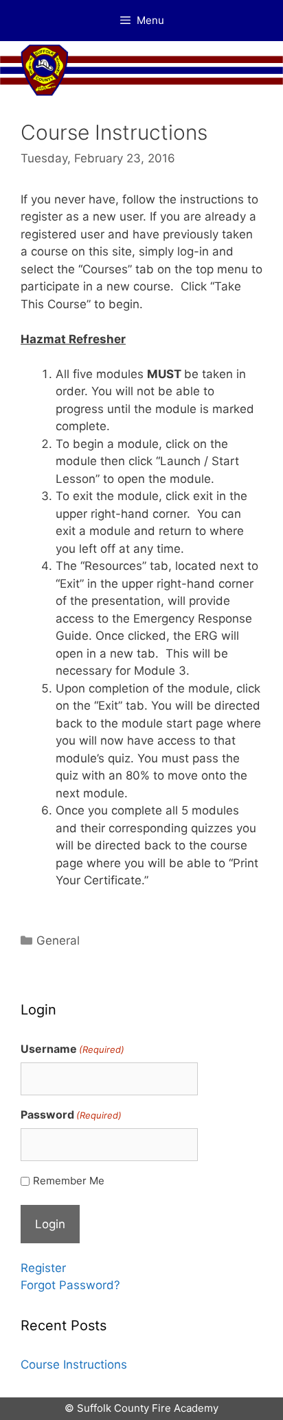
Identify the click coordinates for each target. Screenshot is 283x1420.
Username (72, 1049)
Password (71, 1114)
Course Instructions (74, 1364)
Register (43, 1268)
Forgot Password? (70, 1285)
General (58, 940)
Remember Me (68, 1180)
